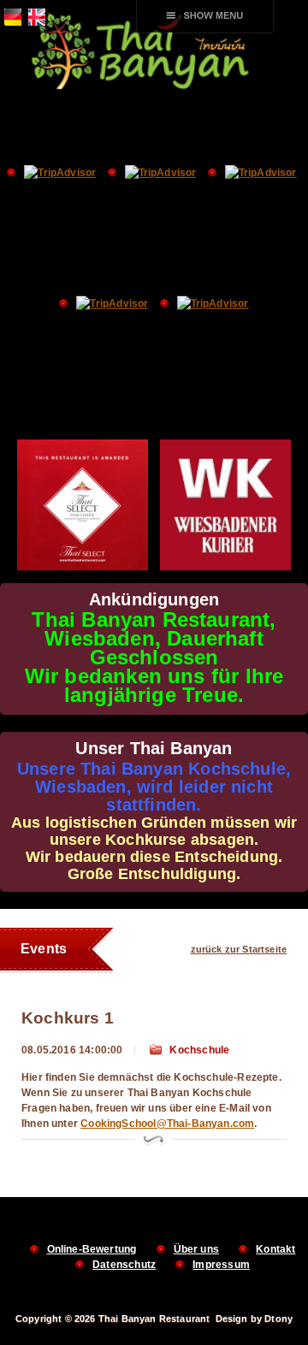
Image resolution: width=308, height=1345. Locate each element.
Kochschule (199, 1050)
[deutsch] (10, 22)
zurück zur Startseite (239, 949)
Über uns (196, 1249)
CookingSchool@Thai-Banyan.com (167, 1124)
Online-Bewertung (92, 1249)
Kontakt (275, 1249)
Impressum (221, 1265)
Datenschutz (124, 1265)
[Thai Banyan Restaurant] (154, 88)
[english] (34, 22)
